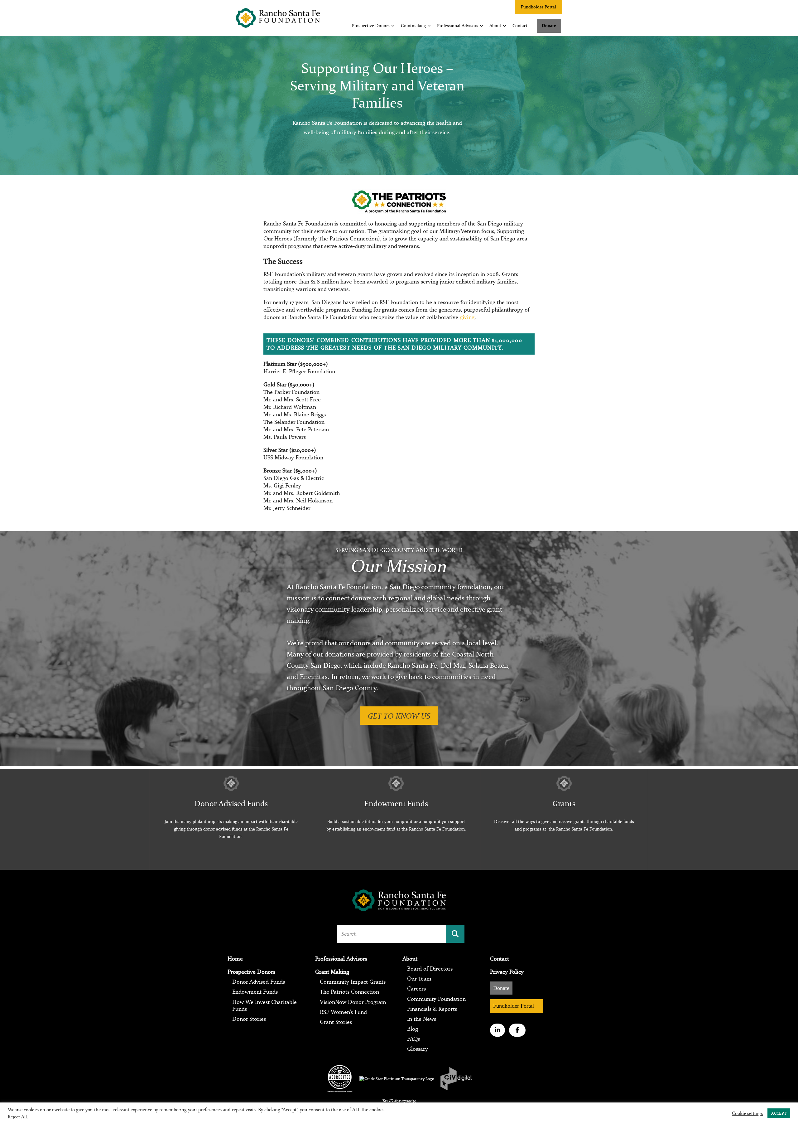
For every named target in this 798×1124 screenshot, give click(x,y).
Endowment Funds (255, 992)
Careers (416, 989)
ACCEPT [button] (778, 1113)
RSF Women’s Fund (343, 1012)
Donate (549, 25)
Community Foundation (436, 999)
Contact (519, 25)
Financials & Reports (432, 1008)
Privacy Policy (507, 971)
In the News (421, 1018)
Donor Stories (249, 1018)
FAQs (413, 1038)
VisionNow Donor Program (353, 1002)
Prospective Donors (371, 25)
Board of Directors (430, 968)
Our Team (419, 978)
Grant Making (332, 971)
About (495, 25)
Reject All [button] (17, 1117)
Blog (412, 1028)
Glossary (417, 1049)
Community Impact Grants (353, 981)
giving (467, 317)
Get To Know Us (399, 715)
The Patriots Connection (349, 992)
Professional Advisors (457, 25)
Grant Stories (336, 1022)
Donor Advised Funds (258, 981)
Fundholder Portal (538, 7)
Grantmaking (413, 25)
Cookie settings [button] (747, 1113)
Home (235, 958)
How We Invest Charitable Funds (264, 1005)
